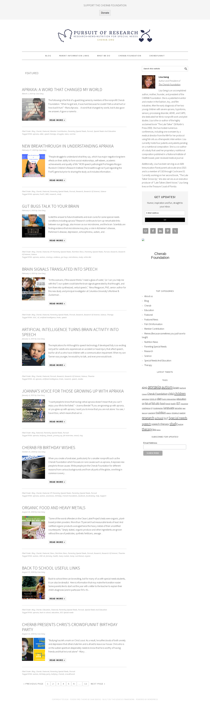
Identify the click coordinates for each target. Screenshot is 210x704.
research (53, 194)
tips (154, 429)
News (52, 553)
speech (64, 318)
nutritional (79, 556)
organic (87, 556)
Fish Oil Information (153, 324)
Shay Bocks (95, 699)
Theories (91, 376)
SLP (166, 418)
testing (180, 424)
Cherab (39, 131)
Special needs (68, 613)
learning (145, 413)
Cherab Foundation (69, 496)
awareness (50, 496)
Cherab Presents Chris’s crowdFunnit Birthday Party (69, 627)
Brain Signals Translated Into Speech (59, 269)
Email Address (150, 443)
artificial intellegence (50, 379)
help (97, 496)
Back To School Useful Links (51, 568)
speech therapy (50, 134)
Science (103, 192)
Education (46, 610)
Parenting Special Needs (77, 131)
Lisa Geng (151, 413)
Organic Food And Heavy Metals (53, 507)
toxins (158, 430)
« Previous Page (34, 683)
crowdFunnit (70, 674)
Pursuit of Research (105, 34)
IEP (61, 613)
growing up (57, 436)
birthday (58, 496)
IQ (152, 408)
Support (103, 496)
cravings (49, 257)
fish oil (148, 403)
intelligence (146, 408)
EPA (143, 403)
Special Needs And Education (105, 131)
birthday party (44, 674)
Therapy (110, 315)
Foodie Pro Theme (78, 699)
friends (49, 436)
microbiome (73, 257)
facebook (81, 496)
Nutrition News (78, 252)
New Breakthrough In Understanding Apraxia (68, 146)
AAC (34, 318)
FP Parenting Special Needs (60, 252)
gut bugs (64, 257)
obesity (168, 413)
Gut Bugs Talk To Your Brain (50, 206)
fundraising (90, 496)
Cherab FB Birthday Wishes (48, 447)
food (162, 403)
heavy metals (64, 556)
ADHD (144, 387)
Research (79, 192)
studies (80, 379)
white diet (87, 257)
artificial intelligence (48, 318)
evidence (56, 257)
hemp (72, 556)
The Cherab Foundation (169, 84)
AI (38, 318)
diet (159, 399)
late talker (178, 408)
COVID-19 (153, 399)
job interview (68, 436)
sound (76, 436)
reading (182, 413)
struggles (60, 134)
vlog (81, 436)
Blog (33, 131)
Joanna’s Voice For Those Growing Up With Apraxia (73, 391)
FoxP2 (42, 194)
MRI (47, 194)
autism (42, 257)
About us (148, 296)
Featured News (151, 319)
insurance (184, 403)
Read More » (57, 120)
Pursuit (90, 131)
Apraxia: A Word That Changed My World (62, 89)
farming (49, 556)
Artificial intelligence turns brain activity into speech (70, 332)
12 (85, 683)
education (55, 613)
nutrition (161, 412)
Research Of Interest (92, 192)
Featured (45, 131)
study (59, 194)
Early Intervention (169, 399)
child (171, 393)
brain (59, 318)
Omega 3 (175, 413)
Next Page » (98, 683)
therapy (147, 429)
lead (183, 408)
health (55, 556)
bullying (43, 436)
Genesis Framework (125, 699)
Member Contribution (58, 131)
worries (72, 134)
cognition (145, 399)
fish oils (155, 403)
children (180, 393)
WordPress (152, 699)
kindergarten (158, 408)
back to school (45, 613)
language (168, 408)
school (159, 418)
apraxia (36, 134)
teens (67, 134)
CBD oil (42, 556)
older (42, 134)
